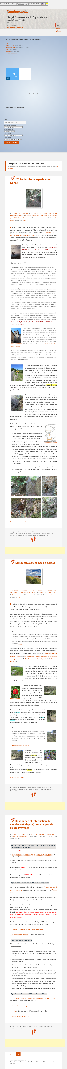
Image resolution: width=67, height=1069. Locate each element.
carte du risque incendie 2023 (44, 854)
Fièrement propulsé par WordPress (18, 1060)
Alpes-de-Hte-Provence (12, 43)
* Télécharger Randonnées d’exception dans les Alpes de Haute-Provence (34, 998)
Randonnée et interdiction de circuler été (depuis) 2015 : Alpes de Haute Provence (31, 825)
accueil (4, 4)
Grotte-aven (36, 215)
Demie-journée (53, 595)
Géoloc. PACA (23, 4)
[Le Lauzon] (50, 690)
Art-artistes (28, 215)
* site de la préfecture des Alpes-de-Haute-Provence (27, 929)
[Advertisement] (35, 550)
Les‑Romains (43, 215)
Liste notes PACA (35, 4)
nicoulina (25, 213)
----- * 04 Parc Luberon (35, 590)
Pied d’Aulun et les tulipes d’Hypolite (35, 659)
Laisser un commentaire (39, 218)
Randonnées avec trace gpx (20, 1006)
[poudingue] (16, 755)
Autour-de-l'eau (42, 592)
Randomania (17, 12)
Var (7, 49)
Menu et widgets (57, 25)
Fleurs (53, 592)
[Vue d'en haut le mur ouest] (17, 486)
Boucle (24, 220)
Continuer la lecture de (18, 522)
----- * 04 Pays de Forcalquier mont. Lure (42, 213)
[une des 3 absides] (33, 486)
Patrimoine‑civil (18, 218)
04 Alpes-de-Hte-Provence (28, 592)
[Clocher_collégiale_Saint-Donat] (16, 336)
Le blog (14, 1011)
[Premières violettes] (50, 755)
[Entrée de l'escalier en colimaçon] (49, 486)
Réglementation (51, 834)
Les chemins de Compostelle (20, 1016)
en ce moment (15, 27)
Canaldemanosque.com (21, 746)
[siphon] (52, 736)
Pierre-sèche (26, 218)
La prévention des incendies (20, 935)
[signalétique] (16, 372)
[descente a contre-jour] (16, 403)
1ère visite (12, 4)
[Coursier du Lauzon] (52, 716)
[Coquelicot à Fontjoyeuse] (15, 692)
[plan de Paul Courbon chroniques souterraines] (50, 433)
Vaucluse (8, 51)
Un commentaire (17, 595)
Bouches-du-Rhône (11, 47)
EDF (21, 643)
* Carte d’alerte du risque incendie (23, 854)
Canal (49, 592)
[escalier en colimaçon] (17, 507)
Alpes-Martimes (10, 45)
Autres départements (11, 53)
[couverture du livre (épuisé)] (15, 252)
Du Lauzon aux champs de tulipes (35, 563)
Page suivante (18, 1054)
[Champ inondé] (16, 671)
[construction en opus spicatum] (33, 507)
